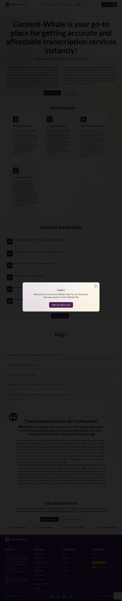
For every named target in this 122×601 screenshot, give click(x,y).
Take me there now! (61, 305)
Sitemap (102, 596)
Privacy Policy (112, 596)
